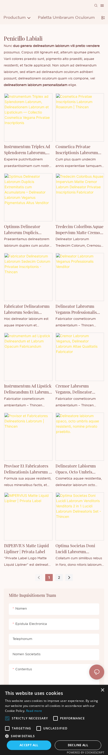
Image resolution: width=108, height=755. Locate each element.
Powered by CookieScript (85, 752)
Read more (34, 711)
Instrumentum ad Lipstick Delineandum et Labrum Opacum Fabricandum (27, 389)
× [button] (102, 690)
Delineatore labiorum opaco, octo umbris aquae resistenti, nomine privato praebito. (79, 469)
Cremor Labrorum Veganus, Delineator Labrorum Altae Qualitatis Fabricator (79, 389)
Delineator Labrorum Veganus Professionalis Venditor (76, 309)
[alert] (54, 720)
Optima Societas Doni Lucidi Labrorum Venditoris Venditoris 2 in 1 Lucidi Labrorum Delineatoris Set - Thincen (79, 549)
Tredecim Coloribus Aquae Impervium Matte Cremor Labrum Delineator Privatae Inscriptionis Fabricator (79, 230)
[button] (7, 718)
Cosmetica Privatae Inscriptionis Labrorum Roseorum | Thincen (77, 150)
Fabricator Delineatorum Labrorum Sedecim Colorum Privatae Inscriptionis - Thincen (26, 309)
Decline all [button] (78, 745)
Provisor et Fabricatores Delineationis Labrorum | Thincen (27, 469)
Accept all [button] (29, 745)
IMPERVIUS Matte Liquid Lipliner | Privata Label (26, 548)
